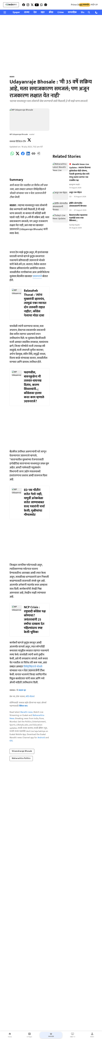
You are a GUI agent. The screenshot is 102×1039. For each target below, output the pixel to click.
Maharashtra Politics (21, 758)
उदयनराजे (37, 276)
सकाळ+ (92, 1037)
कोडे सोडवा (30, 696)
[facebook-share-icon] (23, 155)
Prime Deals (77, 5)
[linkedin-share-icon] (28, 155)
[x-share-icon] (17, 155)
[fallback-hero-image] (60, 167)
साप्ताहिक (72, 12)
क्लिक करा (23, 706)
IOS (11, 741)
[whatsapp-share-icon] (12, 155)
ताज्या (26, 12)
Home (10, 1037)
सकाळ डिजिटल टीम (18, 141)
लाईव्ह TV (72, 1037)
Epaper (16, 12)
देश (35, 12)
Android (41, 737)
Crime (61, 12)
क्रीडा (51, 12)
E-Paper (29, 1037)
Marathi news (26, 712)
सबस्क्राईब (51, 1036)
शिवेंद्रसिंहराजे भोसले (33, 666)
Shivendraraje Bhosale (22, 751)
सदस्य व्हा (22, 690)
